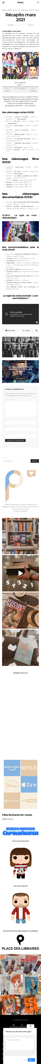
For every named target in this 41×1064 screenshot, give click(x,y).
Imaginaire (14, 363)
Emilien (24, 348)
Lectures (27, 363)
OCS (19, 10)
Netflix (15, 10)
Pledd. (20, 2)
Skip (24, 1060)
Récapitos (31, 10)
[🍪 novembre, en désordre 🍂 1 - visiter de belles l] (20, 536)
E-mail (7, 426)
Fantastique (25, 340)
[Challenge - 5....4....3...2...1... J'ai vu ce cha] (20, 573)
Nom (6, 420)
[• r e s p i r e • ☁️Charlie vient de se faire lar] (20, 648)
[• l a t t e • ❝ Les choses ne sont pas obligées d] (20, 610)
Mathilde (30, 25)
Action (14, 340)
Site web (7, 433)
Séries (37, 10)
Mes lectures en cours (17, 815)
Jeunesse (21, 363)
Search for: (5, 457)
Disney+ (9, 10)
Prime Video (24, 10)
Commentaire (9, 399)
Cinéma (4, 10)
